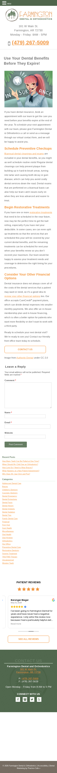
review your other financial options (22, 296)
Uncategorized (8, 560)
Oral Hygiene (7, 538)
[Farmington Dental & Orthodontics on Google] (25, 699)
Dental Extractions (9, 499)
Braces (5, 487)
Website (9, 433)
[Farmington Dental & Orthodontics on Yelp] (39, 699)
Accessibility (43, 766)
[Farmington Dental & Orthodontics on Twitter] (32, 699)
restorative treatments (41, 212)
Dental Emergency (9, 496)
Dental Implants (8, 509)
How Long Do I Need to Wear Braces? (17, 468)
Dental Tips (6, 515)
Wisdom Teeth (8, 563)
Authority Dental (24, 358)
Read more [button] (12, 624)
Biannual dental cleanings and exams (24, 154)
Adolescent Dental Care (11, 483)
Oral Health (6, 534)
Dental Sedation (8, 512)
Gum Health (7, 528)
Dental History (8, 506)
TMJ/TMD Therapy (9, 557)
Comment (10, 380)
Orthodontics (7, 541)
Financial (5, 522)
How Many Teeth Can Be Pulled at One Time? (20, 461)
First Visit (6, 525)
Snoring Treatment (9, 554)
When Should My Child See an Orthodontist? (20, 464)
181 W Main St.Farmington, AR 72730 (28, 671)
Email (8, 422)
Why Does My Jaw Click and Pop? (16, 474)
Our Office (6, 544)
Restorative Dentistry (10, 550)
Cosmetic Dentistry (10, 493)
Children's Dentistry (10, 490)
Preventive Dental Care (11, 547)
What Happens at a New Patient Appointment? (20, 471)
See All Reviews (28, 639)
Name (8, 412)
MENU (9, 3)
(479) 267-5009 (30, 42)
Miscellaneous (8, 531)
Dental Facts (7, 502)
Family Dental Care (10, 519)
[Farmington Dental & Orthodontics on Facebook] (18, 699)
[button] (4, 3)
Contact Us (25, 349)
